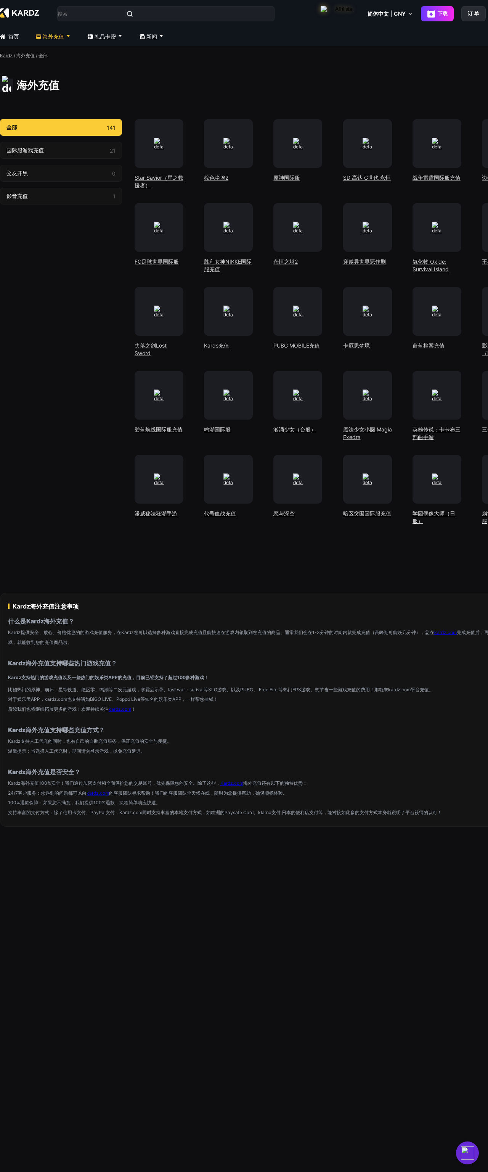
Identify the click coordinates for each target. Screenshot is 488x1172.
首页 (13, 36)
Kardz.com (231, 783)
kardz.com (445, 632)
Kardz (6, 55)
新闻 (151, 36)
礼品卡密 (105, 36)
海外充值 (53, 36)
